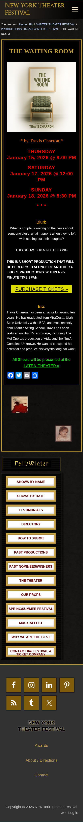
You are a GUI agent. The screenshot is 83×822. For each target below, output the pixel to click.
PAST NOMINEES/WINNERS (30, 566)
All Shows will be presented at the (41, 359)
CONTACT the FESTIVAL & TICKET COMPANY (31, 652)
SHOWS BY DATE (31, 496)
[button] (74, 9)
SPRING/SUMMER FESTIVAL (31, 609)
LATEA (30, 366)
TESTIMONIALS (31, 510)
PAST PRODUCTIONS (31, 552)
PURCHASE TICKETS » (41, 289)
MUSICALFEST (31, 623)
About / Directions (41, 760)
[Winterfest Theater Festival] (31, 466)
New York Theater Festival (35, 9)
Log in (73, 813)
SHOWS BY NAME (31, 482)
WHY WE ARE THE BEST (31, 637)
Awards (41, 745)
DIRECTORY (30, 524)
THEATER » (48, 366)
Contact (42, 775)
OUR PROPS (31, 594)
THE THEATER (30, 580)
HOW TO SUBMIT (31, 538)
